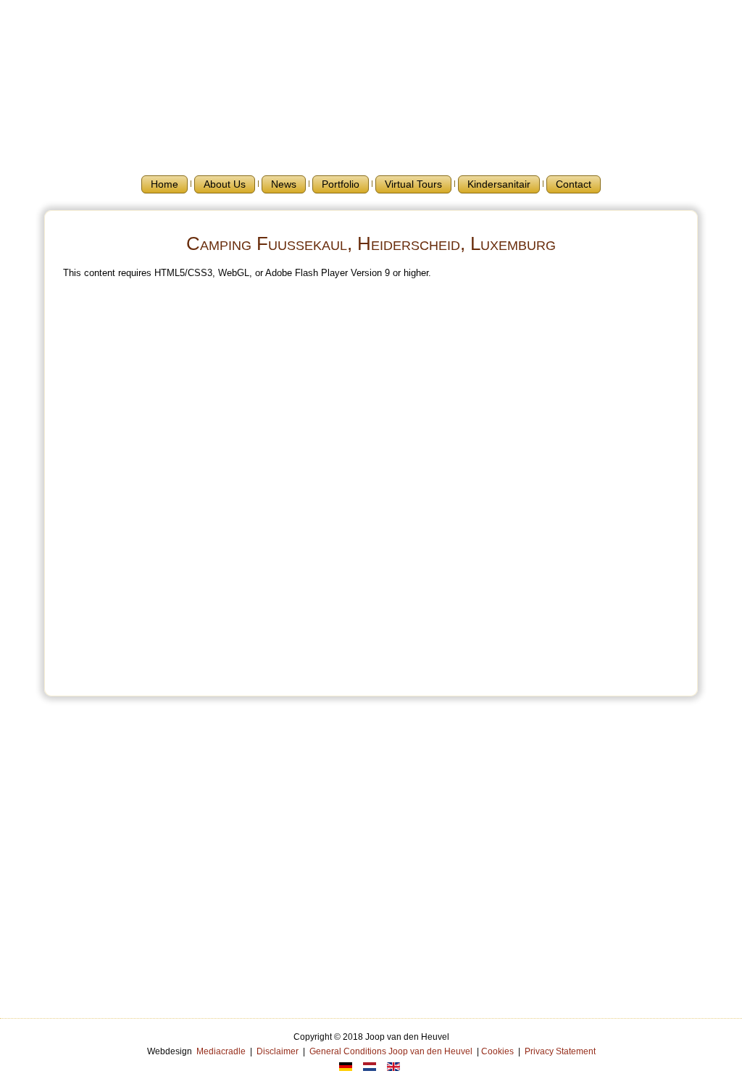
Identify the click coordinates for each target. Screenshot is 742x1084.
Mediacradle (221, 1051)
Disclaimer (278, 1051)
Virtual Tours (413, 184)
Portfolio (340, 184)
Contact (573, 184)
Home (164, 184)
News (283, 184)
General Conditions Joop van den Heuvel (390, 1051)
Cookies (497, 1051)
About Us (225, 184)
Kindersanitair (498, 184)
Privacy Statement (560, 1051)
